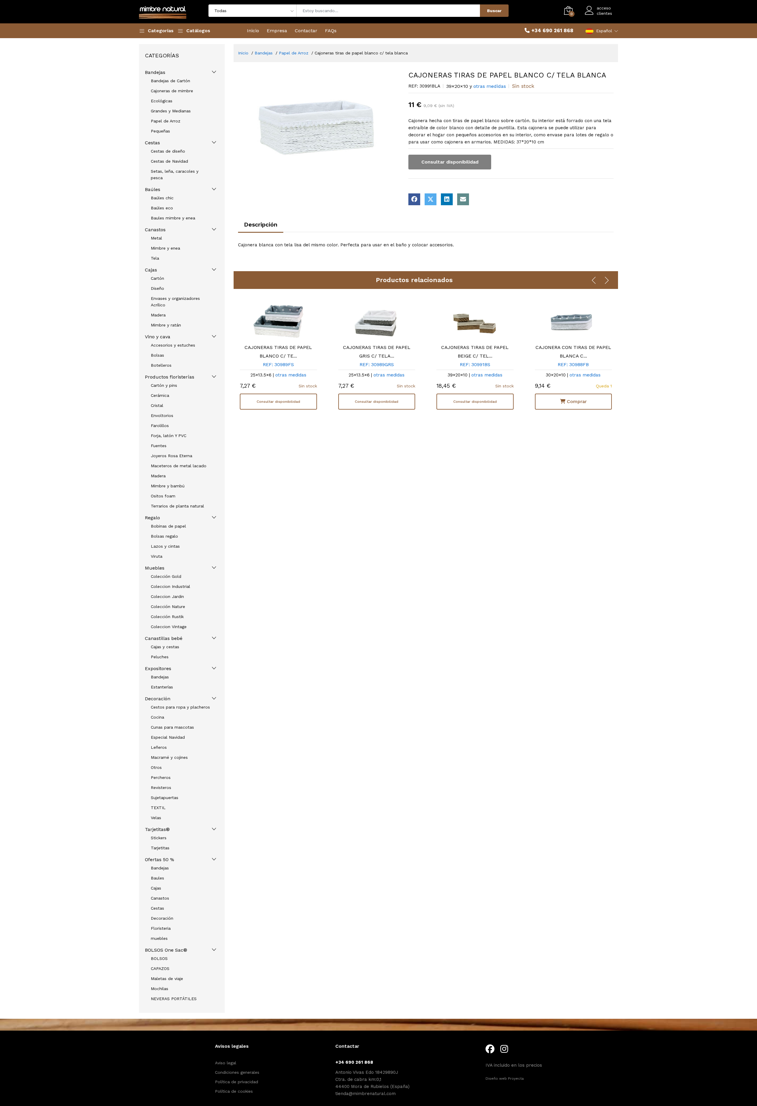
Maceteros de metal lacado (178, 465)
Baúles (152, 189)
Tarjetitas (160, 847)
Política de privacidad (236, 1081)
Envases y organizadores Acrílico (175, 301)
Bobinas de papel (168, 526)
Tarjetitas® (157, 829)
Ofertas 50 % (159, 859)
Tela (155, 258)
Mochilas (159, 988)
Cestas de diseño (168, 151)
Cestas (152, 142)
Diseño (157, 288)
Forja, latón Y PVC (168, 435)
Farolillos (160, 425)
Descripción (260, 224)
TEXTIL (158, 807)
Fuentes (158, 445)
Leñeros (159, 747)
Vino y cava (157, 336)
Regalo (152, 517)
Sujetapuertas (164, 797)
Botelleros (161, 365)
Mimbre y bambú (168, 486)
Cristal (157, 405)
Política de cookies (234, 1091)
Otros (156, 767)
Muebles (154, 568)
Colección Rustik (167, 616)
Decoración (157, 698)
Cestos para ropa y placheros (180, 707)
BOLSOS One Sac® (166, 950)
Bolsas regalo (164, 536)
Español (604, 30)
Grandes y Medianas (171, 111)
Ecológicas (161, 100)
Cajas (151, 270)
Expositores (158, 668)
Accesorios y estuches (173, 345)
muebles (159, 938)
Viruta (156, 556)
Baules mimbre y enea (173, 218)
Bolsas (157, 355)
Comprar (576, 401)
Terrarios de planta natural (177, 506)
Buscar (494, 10)
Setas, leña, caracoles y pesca (174, 174)
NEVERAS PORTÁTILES (174, 998)
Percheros (161, 777)
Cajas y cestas (165, 646)
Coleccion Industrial (170, 586)
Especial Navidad (168, 737)
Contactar (306, 30)
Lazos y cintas (165, 546)
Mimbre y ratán (166, 325)
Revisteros (161, 787)
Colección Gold (166, 576)
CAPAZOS (160, 968)
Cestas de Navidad (169, 161)
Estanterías (162, 687)
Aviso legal (225, 1062)
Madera (158, 315)
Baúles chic (162, 197)
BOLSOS (159, 958)
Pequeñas (160, 131)
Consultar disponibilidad (449, 162)
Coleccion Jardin (167, 596)
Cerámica (160, 395)
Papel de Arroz (165, 121)
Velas (156, 817)
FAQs (331, 30)
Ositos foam (163, 496)
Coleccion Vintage (169, 626)
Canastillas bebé (163, 638)
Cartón (157, 278)
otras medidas (489, 86)
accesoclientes (604, 11)
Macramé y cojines (169, 757)
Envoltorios (162, 415)
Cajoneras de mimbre (172, 90)
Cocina (157, 717)
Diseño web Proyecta (505, 1078)
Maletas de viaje (167, 978)
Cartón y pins (164, 385)
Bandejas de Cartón (170, 80)
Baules (157, 878)
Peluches (160, 656)
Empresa (277, 30)
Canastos (155, 229)
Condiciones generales (237, 1072)
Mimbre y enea (165, 248)
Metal (156, 238)
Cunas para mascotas (172, 727)
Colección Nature (168, 606)
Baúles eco (162, 208)
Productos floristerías (169, 377)
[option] (319, 125)
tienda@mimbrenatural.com (365, 1093)
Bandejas (155, 72)
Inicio (253, 30)
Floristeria (161, 928)
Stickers (158, 837)
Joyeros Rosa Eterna (171, 455)
